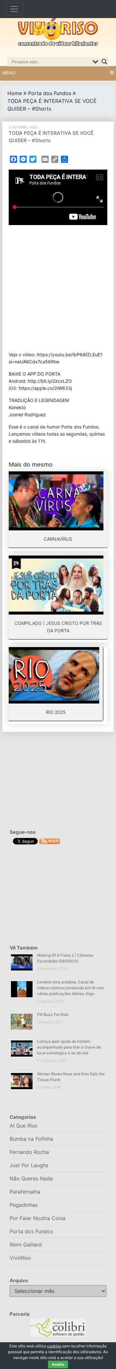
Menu (8, 72)
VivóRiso (20, 1258)
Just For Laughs (29, 1165)
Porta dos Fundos (49, 93)
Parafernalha (25, 1191)
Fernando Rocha (29, 1152)
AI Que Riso (24, 1125)
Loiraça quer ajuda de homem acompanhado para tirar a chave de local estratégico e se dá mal (69, 1047)
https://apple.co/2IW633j (45, 388)
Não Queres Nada (31, 1178)
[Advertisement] (58, 288)
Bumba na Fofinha (31, 1139)
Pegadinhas (24, 1205)
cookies (54, 1346)
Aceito (58, 1364)
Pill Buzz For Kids (52, 1014)
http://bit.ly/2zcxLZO (50, 381)
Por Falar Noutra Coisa (37, 1218)
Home (14, 93)
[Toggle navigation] (14, 9)
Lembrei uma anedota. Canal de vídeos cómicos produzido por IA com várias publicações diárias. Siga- (70, 988)
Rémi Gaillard (26, 1244)
